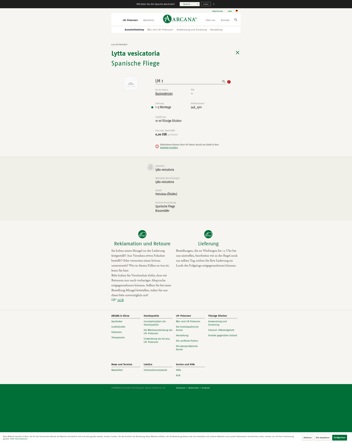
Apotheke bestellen (169, 147)
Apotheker (116, 321)
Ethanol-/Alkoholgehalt (221, 330)
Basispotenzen (164, 93)
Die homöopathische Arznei (187, 328)
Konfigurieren (339, 437)
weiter (206, 4)
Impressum (180, 388)
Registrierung (217, 11)
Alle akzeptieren (322, 437)
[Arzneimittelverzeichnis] (237, 52)
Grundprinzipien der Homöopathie (155, 323)
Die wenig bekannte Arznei (187, 348)
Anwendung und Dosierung (192, 29)
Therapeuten (118, 337)
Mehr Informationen (18, 439)
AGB (120, 300)
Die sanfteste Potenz (187, 340)
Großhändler (118, 326)
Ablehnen (308, 437)
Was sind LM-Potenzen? (160, 29)
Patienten (116, 332)
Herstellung (216, 29)
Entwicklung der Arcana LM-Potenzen (157, 340)
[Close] (213, 4)
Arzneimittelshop (134, 29)
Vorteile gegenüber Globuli (222, 335)
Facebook (206, 388)
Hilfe (178, 370)
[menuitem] (217, 11)
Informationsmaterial (155, 370)
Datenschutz (193, 388)
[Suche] (236, 20)
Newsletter (117, 370)
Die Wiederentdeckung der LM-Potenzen (158, 332)
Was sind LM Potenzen (188, 321)
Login (230, 11)
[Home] (180, 19)
